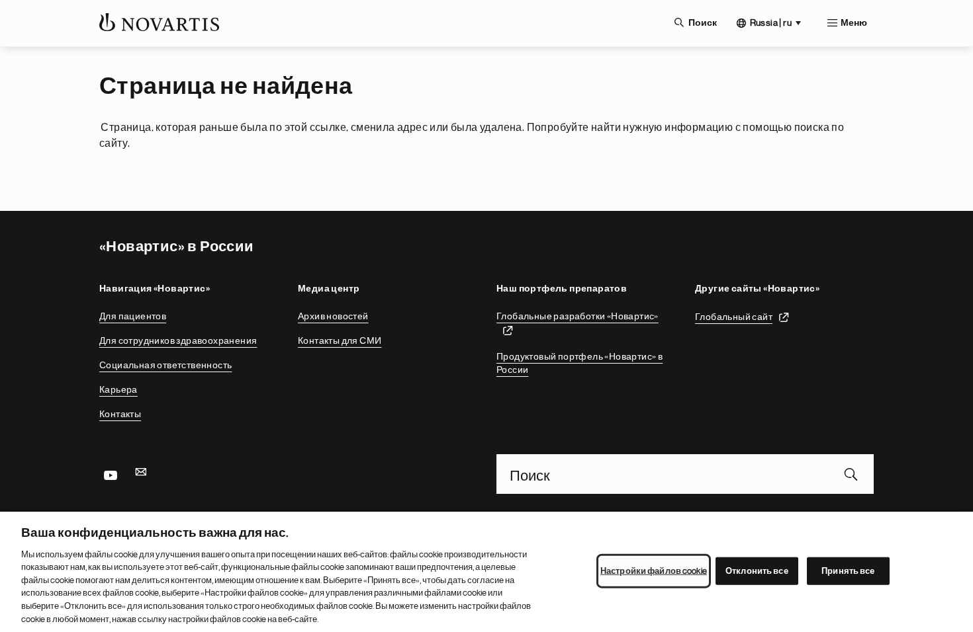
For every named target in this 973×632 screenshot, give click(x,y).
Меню (854, 23)
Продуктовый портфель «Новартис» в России (579, 363)
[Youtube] (109, 474)
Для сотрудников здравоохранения (178, 340)
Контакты (120, 413)
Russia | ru (771, 22)
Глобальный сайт (733, 316)
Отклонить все (756, 571)
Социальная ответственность (165, 365)
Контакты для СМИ (339, 340)
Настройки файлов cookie (653, 571)
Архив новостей (333, 316)
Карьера (118, 389)
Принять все (847, 571)
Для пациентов (132, 316)
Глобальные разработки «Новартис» (577, 316)
